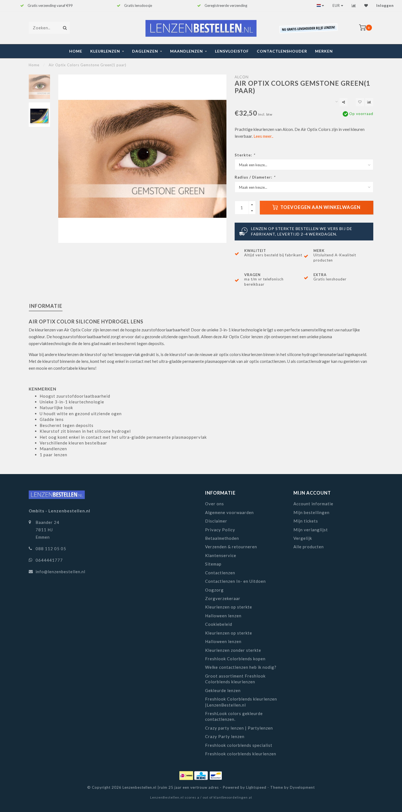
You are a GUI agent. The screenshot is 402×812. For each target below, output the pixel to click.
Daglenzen (145, 51)
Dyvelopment (302, 787)
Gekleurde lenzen (223, 690)
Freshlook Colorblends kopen (235, 658)
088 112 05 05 (51, 548)
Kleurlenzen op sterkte (228, 606)
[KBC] (201, 774)
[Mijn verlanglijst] (366, 5)
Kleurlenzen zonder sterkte (233, 650)
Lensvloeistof (232, 51)
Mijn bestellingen (311, 512)
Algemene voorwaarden (229, 512)
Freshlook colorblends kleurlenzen (240, 753)
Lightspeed (256, 787)
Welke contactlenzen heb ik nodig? (240, 667)
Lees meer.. (263, 136)
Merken (324, 51)
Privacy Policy (220, 529)
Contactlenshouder (282, 51)
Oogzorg (214, 589)
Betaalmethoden (222, 538)
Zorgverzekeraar (222, 598)
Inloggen (385, 5)
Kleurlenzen (105, 51)
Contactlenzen (220, 572)
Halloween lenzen (223, 615)
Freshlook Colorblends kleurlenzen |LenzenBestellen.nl (241, 701)
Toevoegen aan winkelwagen (319, 207)
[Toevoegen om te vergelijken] (369, 102)
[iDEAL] (186, 774)
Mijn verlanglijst (310, 529)
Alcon (242, 77)
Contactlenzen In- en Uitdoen (235, 581)
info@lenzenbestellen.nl (60, 571)
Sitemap (213, 563)
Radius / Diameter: (255, 177)
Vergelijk (302, 538)
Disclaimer (216, 520)
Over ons (214, 503)
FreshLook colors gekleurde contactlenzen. (234, 716)
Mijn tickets (305, 520)
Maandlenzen (186, 51)
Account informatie (313, 503)
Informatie (45, 306)
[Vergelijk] (354, 5)
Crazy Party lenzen (224, 736)
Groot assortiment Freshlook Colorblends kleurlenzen (235, 678)
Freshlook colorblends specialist (238, 745)
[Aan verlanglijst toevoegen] (360, 102)
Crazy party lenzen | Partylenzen (239, 727)
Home (75, 51)
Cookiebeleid (218, 624)
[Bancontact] (216, 774)
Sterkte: (245, 155)
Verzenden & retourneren (231, 546)
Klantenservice (220, 555)
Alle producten (308, 546)
